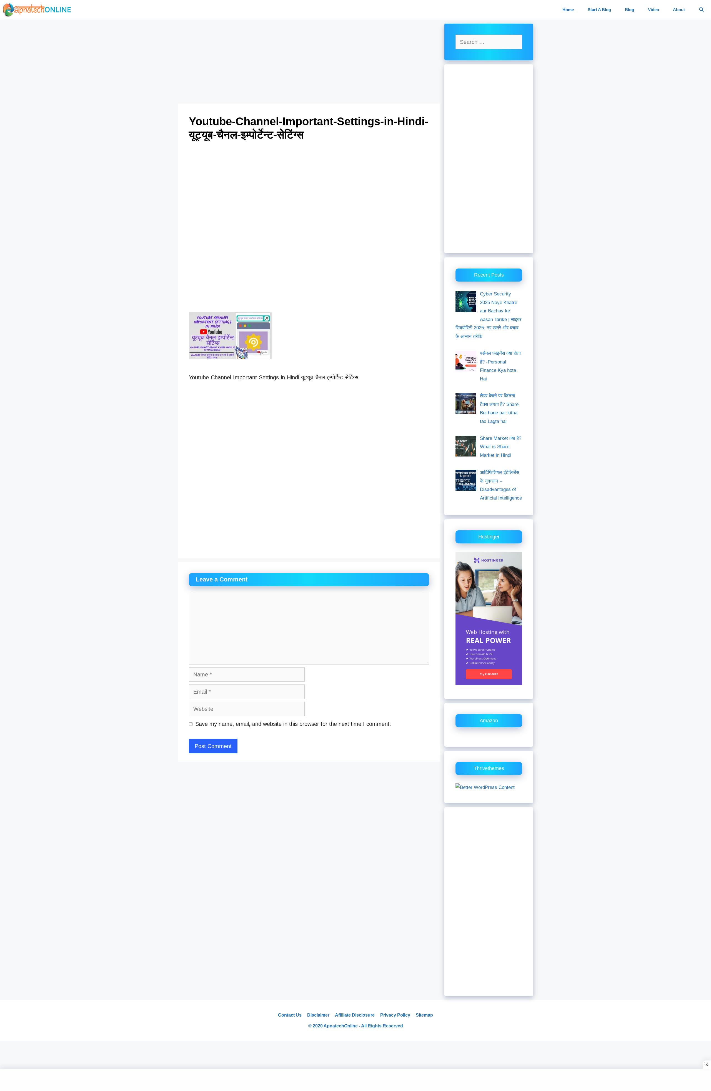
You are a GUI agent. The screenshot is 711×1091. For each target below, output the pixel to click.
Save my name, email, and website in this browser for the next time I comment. (293, 724)
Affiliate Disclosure (355, 1015)
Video (653, 9)
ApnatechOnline (341, 1026)
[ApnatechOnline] (39, 9)
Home (568, 9)
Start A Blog (599, 9)
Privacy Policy (395, 1015)
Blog (629, 9)
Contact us (290, 1015)
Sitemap (424, 1015)
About (679, 9)
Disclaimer (318, 1015)
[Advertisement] (309, 62)
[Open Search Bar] (701, 9)
